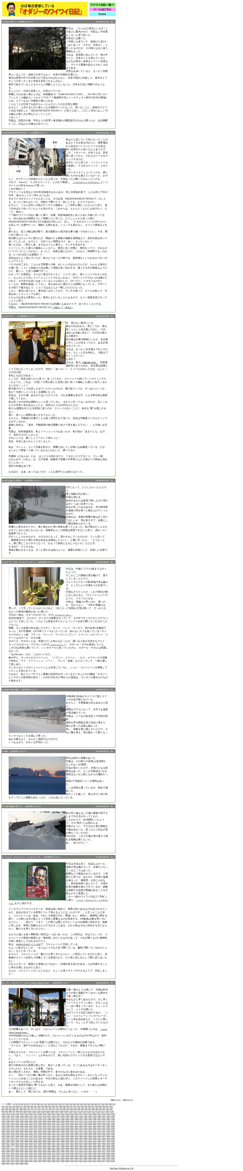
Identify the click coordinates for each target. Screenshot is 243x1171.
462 (81, 1146)
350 (26, 1136)
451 (30, 1146)
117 (102, 1111)
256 (53, 1126)
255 (49, 1126)
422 (12, 1144)
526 (30, 1153)
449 (21, 1146)
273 (17, 1129)
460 (71, 1146)
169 (112, 1116)
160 (71, 1116)
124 (21, 1114)
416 (99, 1141)
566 (99, 1156)
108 (61, 1111)
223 (17, 1124)
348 (17, 1136)
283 (62, 1129)
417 (103, 1141)
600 (26, 1161)
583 (62, 1158)
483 (62, 1148)
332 (58, 1134)
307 (58, 1131)
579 (44, 1158)
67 (17, 1109)
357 (58, 1136)
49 (64, 1107)
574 (21, 1158)
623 (17, 1163)
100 (25, 1111)
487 (81, 1148)
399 (21, 1141)
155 (49, 1116)
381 (53, 1139)
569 (112, 1156)
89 (97, 1109)
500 (26, 1151)
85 (82, 1109)
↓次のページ (127, 1100)
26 (96, 1104)
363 (85, 1136)
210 (71, 1121)
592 (103, 1158)
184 (67, 1119)
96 (10, 1111)
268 (108, 1126)
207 (58, 1121)
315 (94, 1131)
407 (58, 1141)
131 (53, 1114)
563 (85, 1156)
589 (90, 1158)
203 (40, 1121)
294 (112, 1129)
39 (28, 1107)
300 (26, 1131)
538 (85, 1153)
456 (53, 1146)
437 (81, 1144)
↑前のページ (115, 1100)
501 (30, 1151)
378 (40, 1139)
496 (8, 1151)
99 (21, 1111)
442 (103, 1144)
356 (53, 1136)
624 (21, 1163)
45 (50, 1107)
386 (76, 1139)
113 (84, 1111)
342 (103, 1134)
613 (85, 1161)
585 (71, 1158)
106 (52, 1111)
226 (30, 1124)
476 (30, 1148)
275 (26, 1129)
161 (76, 1116)
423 (17, 1144)
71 (32, 1109)
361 (76, 1136)
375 (26, 1139)
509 (67, 1151)
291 (99, 1129)
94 (3, 1111)
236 (76, 1124)
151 (30, 1116)
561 (76, 1156)
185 (71, 1119)
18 (67, 1104)
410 (71, 1141)
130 (49, 1114)
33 (7, 1107)
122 (12, 1114)
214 (90, 1121)
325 (26, 1134)
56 (90, 1107)
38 (25, 1107)
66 (14, 1109)
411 (76, 1141)
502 (35, 1151)
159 (67, 1116)
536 (76, 1153)
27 (99, 1104)
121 (8, 1114)
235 (71, 1124)
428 (40, 1144)
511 (76, 1151)
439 (90, 1144)
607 (58, 1161)
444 (112, 1144)
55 (86, 1107)
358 (62, 1136)
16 (60, 1104)
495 (3, 1151)
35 (14, 1107)
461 (76, 1146)
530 (49, 1153)
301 (30, 1131)
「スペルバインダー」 (62, 615)
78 (57, 1109)
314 (90, 1131)
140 (94, 1114)
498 (17, 1151)
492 (103, 1148)
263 (85, 1126)
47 (57, 1107)
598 (17, 1161)
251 (30, 1126)
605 (49, 1161)
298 (17, 1131)
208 (62, 1121)
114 (89, 1111)
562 (81, 1156)
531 (53, 1153)
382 (58, 1139)
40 (32, 1107)
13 (49, 1104)
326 (30, 1134)
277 (35, 1129)
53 (79, 1107)
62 (111, 1107)
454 (44, 1146)
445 (3, 1146)
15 (56, 1104)
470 (3, 1148)
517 (103, 1151)
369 (112, 1136)
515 (94, 1151)
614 (90, 1161)
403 (40, 1141)
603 (40, 1161)
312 (81, 1131)
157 (58, 1116)
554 (44, 1156)
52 (75, 1107)
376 (30, 1139)
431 (53, 1144)
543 (108, 1153)
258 (62, 1126)
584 (67, 1158)
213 (85, 1121)
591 (99, 1158)
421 (8, 1144)
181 (53, 1119)
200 (26, 1121)
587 (81, 1158)
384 (67, 1139)
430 (49, 1144)
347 (12, 1136)
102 (34, 1111)
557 (58, 1156)
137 (81, 1114)
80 (64, 1109)
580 (49, 1158)
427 (35, 1144)
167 (103, 1116)
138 (85, 1114)
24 (89, 1104)
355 (49, 1136)
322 (12, 1134)
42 (39, 1107)
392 (103, 1139)
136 (76, 1114)
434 (67, 1144)
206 (53, 1121)
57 (93, 1107)
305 (49, 1131)
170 (3, 1119)
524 (21, 1153)
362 (81, 1136)
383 (62, 1139)
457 (58, 1146)
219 (112, 1121)
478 (40, 1148)
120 (3, 1114)
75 (46, 1109)
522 (12, 1153)
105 (48, 1111)
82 (72, 1109)
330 (49, 1134)
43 (43, 1107)
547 (12, 1156)
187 (81, 1119)
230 (49, 1124)
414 (90, 1141)
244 (112, 1124)
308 (62, 1131)
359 (67, 1136)
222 (12, 1124)
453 (40, 1146)
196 (8, 1121)
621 (8, 1163)
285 (71, 1129)
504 (44, 1151)
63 (3, 1109)
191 (99, 1119)
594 (112, 1158)
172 (12, 1119)
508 (62, 1151)
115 (93, 1111)
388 (85, 1139)
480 (49, 1148)
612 (81, 1161)
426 (30, 1144)
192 (103, 1119)
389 (90, 1139)
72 (35, 1109)
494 (112, 1148)
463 (85, 1146)
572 (12, 1158)
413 (85, 1141)
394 (112, 1139)
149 (21, 1116)
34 (10, 1107)
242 (103, 1124)
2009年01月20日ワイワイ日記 (28, 944)
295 (3, 1131)
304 (44, 1131)
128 (40, 1114)
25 (92, 1104)
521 (8, 1153)
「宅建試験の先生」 (89, 362)
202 (35, 1121)
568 (108, 1156)
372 (12, 1139)
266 (99, 1126)
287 (81, 1129)
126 (30, 1114)
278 (40, 1129)
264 (90, 1126)
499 (21, 1151)
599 (21, 1161)
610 (71, 1161)
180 (49, 1119)
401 (30, 1141)
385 (71, 1139)
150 (26, 1116)
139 (90, 1114)
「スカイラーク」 (56, 645)
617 (103, 1161)
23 (85, 1104)
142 (103, 1114)
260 (71, 1126)
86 (86, 1109)
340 (94, 1134)
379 (44, 1139)
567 (103, 1156)
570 (3, 1158)
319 (112, 1131)
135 (71, 1114)
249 (21, 1126)
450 (26, 1146)
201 (30, 1121)
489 (90, 1148)
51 (72, 1107)
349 (21, 1136)
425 (26, 1144)
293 (108, 1129)
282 (58, 1129)
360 (71, 1136)
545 (3, 1156)
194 (112, 1119)
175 (26, 1119)
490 (94, 1148)
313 (85, 1131)
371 (8, 1139)
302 (35, 1131)
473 (17, 1148)
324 (21, 1134)
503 (40, 1151)
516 (99, 1151)
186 (76, 1119)
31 (114, 1104)
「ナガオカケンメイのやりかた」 (86, 182)
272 (12, 1129)
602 (35, 1161)
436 (76, 1144)
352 (35, 1136)
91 (104, 1109)
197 (12, 1121)
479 (44, 1148)
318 (108, 1131)
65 (10, 1109)
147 (12, 1116)
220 (3, 1124)
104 (43, 1111)
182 (58, 1119)
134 (67, 1114)
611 (76, 1161)
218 (108, 1121)
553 (40, 1156)
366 (99, 1136)
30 (110, 1104)
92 (108, 1109)
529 (44, 1153)
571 (8, 1158)
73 (39, 1109)
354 (44, 1136)
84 (79, 1109)
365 (94, 1136)
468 (108, 1146)
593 (108, 1158)
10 (38, 1104)
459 (67, 1146)
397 (12, 1141)
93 (111, 1109)
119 (111, 1111)
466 (99, 1146)
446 (8, 1146)
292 (103, 1129)
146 (8, 1116)
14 (53, 1104)
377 (35, 1139)
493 (108, 1148)
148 (17, 1116)
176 (30, 1119)
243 (108, 1124)
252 (35, 1126)
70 (28, 1109)
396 (8, 1141)
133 (62, 1114)
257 (58, 1126)
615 (94, 1161)
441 (99, 1144)
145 (3, 1116)
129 (44, 1114)
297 (12, 1131)
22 (81, 1104)
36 (17, 1107)
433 (62, 1144)
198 (17, 1121)
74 (43, 1109)
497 (12, 1151)
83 (75, 1109)
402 (35, 1141)
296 (8, 1131)
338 (85, 1134)
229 (44, 1124)
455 (49, 1146)
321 (8, 1134)
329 (44, 1134)
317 (103, 1131)
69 (25, 1109)
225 (26, 1124)
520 (3, 1153)
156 (53, 1116)
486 (76, 1148)
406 (53, 1141)
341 (99, 1134)
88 (93, 1109)
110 (70, 1111)
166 (99, 1116)
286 (76, 1129)
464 (90, 1146)
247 (12, 1126)
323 (17, 1134)
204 (44, 1121)
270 (3, 1129)
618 (108, 1161)
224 (21, 1124)
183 (62, 1119)
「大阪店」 (56, 307)
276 (30, 1129)
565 (94, 1156)
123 (17, 1114)
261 (76, 1126)
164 (90, 1116)
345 (3, 1136)
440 (94, 1144)
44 (46, 1107)
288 (85, 1129)
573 (17, 1158)
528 (40, 1153)
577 (35, 1158)
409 (67, 1141)
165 (94, 1116)
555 (49, 1156)
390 (94, 1139)
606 (53, 1161)
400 (26, 1141)
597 (12, 1161)
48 (61, 1107)
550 (26, 1156)
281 (53, 1129)
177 (35, 1119)
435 (71, 1144)
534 (67, 1153)
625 (26, 1163)
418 (108, 1141)
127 (35, 1114)
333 (62, 1134)
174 (21, 1119)
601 (30, 1161)
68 (21, 1109)
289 (90, 1129)
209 (67, 1121)
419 (112, 1141)
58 (97, 1107)
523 (17, 1153)
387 (81, 1139)
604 (44, 1161)
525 (26, 1153)
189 (90, 1119)
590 (94, 1158)
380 (49, 1139)
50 (68, 1107)
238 (85, 1124)
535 (71, 1153)
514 (90, 1151)
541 (99, 1153)
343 (108, 1134)
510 (71, 1151)
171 (8, 1119)
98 (17, 1111)
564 (90, 1156)
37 (21, 1107)
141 (99, 1114)
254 (44, 1126)
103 (38, 1111)
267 (103, 1126)
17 (63, 1104)
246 (8, 1126)
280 (49, 1129)
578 (40, 1158)
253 (40, 1126)
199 (21, 1121)
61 (108, 1107)
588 (85, 1158)
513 (85, 1151)
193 (108, 1119)
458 (62, 1146)
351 (30, 1136)
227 (35, 1124)
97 (14, 1111)
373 (17, 1139)
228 (40, 1124)
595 (3, 1161)
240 (94, 1124)
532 (58, 1153)
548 (17, 1156)
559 (67, 1156)
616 (99, 1161)
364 (90, 1136)
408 (62, 1141)
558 (62, 1156)
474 (21, 1148)
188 (85, 1119)
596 (8, 1161)
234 (67, 1124)
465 (94, 1146)
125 (26, 1114)
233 (62, 1124)
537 (81, 1153)
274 (21, 1129)
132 (58, 1114)
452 (35, 1146)
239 (90, 1124)
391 (99, 1139)
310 (71, 1131)
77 (53, 1109)
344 (112, 1134)
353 (40, 1136)
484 (67, 1148)
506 (53, 1151)
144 (112, 1114)
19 (71, 1104)
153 (40, 1116)
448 (17, 1146)
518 (108, 1151)
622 (12, 1163)
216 (99, 1121)
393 (108, 1139)
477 (35, 1148)
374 (21, 1139)
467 (103, 1146)
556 (53, 1156)
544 (112, 1153)
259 (67, 1126)
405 (49, 1141)
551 (30, 1156)
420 (3, 1144)
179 (44, 1119)
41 (35, 1107)
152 (35, 1116)
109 (66, 1111)
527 (35, 1153)
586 (76, 1158)
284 (67, 1129)
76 (50, 1109)
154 (44, 1116)
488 (85, 1148)
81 (68, 1109)
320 (3, 1134)
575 (26, 1158)
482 (58, 1148)
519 (112, 1151)
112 (79, 1111)
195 (3, 1121)
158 (62, 1116)
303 (40, 1131)
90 (100, 1109)
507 (58, 1151)
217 (103, 1121)
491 (99, 1148)
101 (29, 1111)
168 (108, 1116)
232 (58, 1124)
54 (82, 1107)
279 (44, 1129)
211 (76, 1121)
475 (26, 1148)
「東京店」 (68, 307)
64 (7, 1109)
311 (76, 1131)
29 (107, 1104)
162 (81, 1116)
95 (7, 1111)
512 (81, 1151)
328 (40, 1134)
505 (49, 1151)
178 (40, 1119)
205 (49, 1121)
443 (108, 1144)
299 (21, 1131)
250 (26, 1126)
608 (62, 1161)
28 (103, 1104)
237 (81, 1124)
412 (81, 1141)
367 (103, 1136)
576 (30, 1158)
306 (53, 1131)
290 (94, 1129)
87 (90, 1109)
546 (8, 1156)
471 (8, 1148)
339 (90, 1134)
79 (61, 1109)
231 (53, 1124)
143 (108, 1114)
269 (112, 1126)
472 (12, 1148)
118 (107, 1111)
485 (71, 1148)
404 (44, 1141)
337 (81, 1134)
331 (53, 1134)
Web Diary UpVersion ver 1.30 (121, 1168)
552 (35, 1156)
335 (71, 1134)
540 (94, 1153)
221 (8, 1124)
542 (103, 1153)
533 (62, 1153)
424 (21, 1144)
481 (53, 1148)
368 (108, 1136)
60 (104, 1107)
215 (94, 1121)
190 (94, 1119)
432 (58, 1144)
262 (81, 1126)
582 (58, 1158)
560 (71, 1156)
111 (75, 1111)
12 (45, 1104)
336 (76, 1134)
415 (94, 1141)
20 (74, 1104)
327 (35, 1134)
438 (85, 1144)
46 (53, 1107)
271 (8, 1129)
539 (90, 1153)
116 (98, 1111)
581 (53, 1158)
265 (94, 1126)
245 (3, 1126)
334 (67, 1134)
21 (78, 1104)
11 (42, 1104)
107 (57, 1111)
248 (17, 1126)
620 (3, 1163)
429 (44, 1144)
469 (112, 1146)
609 (67, 1161)
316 (99, 1131)
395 (3, 1141)
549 (21, 1156)
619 (112, 1161)
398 (17, 1141)
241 (99, 1124)
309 (67, 1131)
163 (85, 1116)
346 (8, 1136)
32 (3, 1107)
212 (81, 1121)
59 (100, 1107)
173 (17, 1119)
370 (3, 1139)
